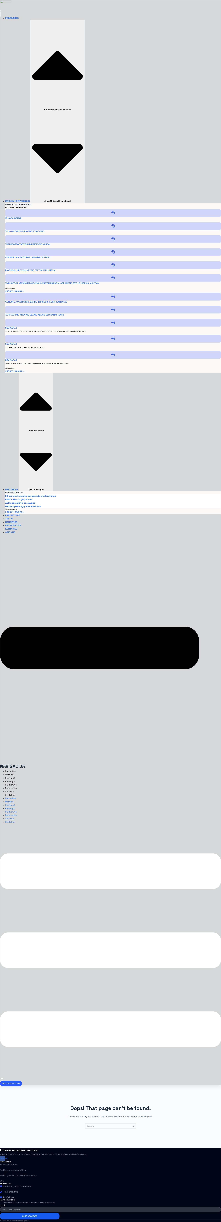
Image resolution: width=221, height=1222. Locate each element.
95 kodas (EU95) (13, 218)
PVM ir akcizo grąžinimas (19, 499)
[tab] (10, 207)
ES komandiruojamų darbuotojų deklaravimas (30, 495)
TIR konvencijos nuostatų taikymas (24, 231)
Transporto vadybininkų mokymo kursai (27, 244)
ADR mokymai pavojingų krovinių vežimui (27, 257)
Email (2, 1205)
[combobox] (108, 1126)
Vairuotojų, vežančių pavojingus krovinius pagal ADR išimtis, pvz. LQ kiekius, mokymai (52, 283)
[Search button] (133, 1126)
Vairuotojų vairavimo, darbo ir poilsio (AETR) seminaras (36, 302)
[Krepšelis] (1, 1080)
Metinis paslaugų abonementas (23, 506)
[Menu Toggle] (0, 13)
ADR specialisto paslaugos (20, 502)
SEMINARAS (11, 328)
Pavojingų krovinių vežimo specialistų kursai (30, 270)
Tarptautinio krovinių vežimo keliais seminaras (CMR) (34, 315)
